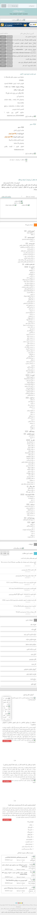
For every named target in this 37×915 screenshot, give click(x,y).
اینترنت (31, 241)
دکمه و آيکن (30, 417)
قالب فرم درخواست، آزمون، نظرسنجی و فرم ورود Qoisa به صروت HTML (19, 600)
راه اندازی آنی (20, 96)
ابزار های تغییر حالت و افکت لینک (25, 259)
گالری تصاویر (30, 372)
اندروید (31, 437)
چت (32, 365)
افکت (31, 403)
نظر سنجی (30, 352)
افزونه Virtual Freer (28, 378)
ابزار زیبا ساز (30, 249)
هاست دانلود (4, 912)
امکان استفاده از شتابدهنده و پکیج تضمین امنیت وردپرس (14, 107)
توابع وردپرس (29, 839)
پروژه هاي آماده (30, 518)
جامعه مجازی (30, 301)
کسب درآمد (30, 368)
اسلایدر (31, 276)
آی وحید (25, 912)
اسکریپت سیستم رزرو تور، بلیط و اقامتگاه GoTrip (25, 606)
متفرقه (31, 423)
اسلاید (31, 399)
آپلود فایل (33, 684)
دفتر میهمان (30, 318)
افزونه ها (32, 375)
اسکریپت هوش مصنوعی (27, 287)
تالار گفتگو (30, 299)
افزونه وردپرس (29, 387)
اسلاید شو (30, 401)
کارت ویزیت (30, 536)
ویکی (32, 359)
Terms (35, 905)
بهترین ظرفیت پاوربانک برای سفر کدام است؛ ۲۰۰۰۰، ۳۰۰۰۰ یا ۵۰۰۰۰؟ (18, 40)
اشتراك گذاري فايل (28, 288)
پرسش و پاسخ (30, 361)
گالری (31, 428)
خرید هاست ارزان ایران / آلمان (28, 74)
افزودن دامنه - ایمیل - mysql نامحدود (14, 84)
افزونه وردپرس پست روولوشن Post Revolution (16, 880)
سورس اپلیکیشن (30, 433)
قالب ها (32, 440)
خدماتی (31, 314)
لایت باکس (30, 421)
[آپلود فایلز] (22, 19)
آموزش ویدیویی (30, 237)
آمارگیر (31, 272)
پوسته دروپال (30, 482)
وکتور (32, 535)
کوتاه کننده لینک (29, 370)
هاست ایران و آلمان (19, 130)
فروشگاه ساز (30, 330)
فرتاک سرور (33, 124)
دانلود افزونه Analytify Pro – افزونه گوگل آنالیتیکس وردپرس (22, 594)
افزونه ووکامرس (29, 389)
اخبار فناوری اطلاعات (29, 264)
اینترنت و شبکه (29, 511)
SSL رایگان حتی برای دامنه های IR (15, 93)
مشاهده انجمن (4, 33)
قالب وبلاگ (32, 486)
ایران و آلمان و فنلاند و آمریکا (16, 140)
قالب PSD (31, 454)
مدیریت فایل (30, 343)
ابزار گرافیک (30, 509)
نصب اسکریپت (28, 841)
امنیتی (31, 294)
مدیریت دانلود (30, 339)
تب (32, 408)
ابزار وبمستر (31, 243)
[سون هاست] (15, 19)
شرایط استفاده (28, 844)
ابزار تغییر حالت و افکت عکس (26, 245)
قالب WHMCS (29, 456)
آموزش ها (17, 183)
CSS (32, 268)
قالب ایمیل (30, 463)
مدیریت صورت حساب (28, 341)
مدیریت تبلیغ (30, 337)
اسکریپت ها (31, 266)
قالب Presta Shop (29, 452)
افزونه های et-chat (29, 384)
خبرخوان (31, 416)
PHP (32, 234)
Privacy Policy (29, 905)
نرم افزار (32, 504)
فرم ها (31, 328)
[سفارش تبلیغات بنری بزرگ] (18, 201)
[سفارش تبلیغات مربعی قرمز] (10, 205)
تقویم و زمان (30, 410)
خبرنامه (31, 310)
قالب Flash (30, 445)
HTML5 (31, 270)
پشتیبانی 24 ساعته (19, 143)
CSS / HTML (30, 232)
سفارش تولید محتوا (31, 644)
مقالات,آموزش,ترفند (8, 183)
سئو (32, 500)
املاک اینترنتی (30, 292)
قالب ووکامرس (29, 478)
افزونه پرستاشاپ (29, 393)
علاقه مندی (30, 327)
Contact (20, 905)
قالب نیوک (30, 474)
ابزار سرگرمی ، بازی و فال (27, 250)
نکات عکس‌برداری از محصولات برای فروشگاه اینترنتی (15, 888)
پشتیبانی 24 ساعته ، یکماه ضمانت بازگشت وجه (14, 101)
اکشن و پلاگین (30, 526)
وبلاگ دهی (30, 356)
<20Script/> (18, 11)
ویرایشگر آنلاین (29, 358)
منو (32, 425)
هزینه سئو (33, 625)
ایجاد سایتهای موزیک (28, 296)
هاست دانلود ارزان (31, 674)
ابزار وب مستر (29, 508)
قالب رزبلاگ (30, 490)
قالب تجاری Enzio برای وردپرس (29, 569)
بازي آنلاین (30, 297)
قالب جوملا (30, 467)
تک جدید (33, 664)
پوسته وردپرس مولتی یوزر (27, 483)
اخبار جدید (33, 654)
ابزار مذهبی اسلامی (28, 258)
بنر (32, 527)
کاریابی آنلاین (30, 367)
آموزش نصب (30, 496)
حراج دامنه (33, 679)
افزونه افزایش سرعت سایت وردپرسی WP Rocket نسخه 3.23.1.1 (21, 582)
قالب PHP (31, 451)
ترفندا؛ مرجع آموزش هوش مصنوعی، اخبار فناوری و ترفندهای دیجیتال (18, 44)
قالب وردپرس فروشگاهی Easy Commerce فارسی (16, 857)
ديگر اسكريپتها (30, 319)
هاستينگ (31, 354)
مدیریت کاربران (29, 348)
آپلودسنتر (31, 274)
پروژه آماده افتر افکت (28, 519)
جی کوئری (32, 397)
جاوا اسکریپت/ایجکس (28, 303)
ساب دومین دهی (29, 323)
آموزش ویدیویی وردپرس (27, 239)
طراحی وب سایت (32, 912)
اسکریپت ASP (30, 277)
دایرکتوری (31, 316)
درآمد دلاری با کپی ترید (30, 634)
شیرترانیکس (30, 395)
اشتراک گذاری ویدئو (28, 290)
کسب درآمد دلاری (31, 649)
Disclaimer (18, 906)
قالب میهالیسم (30, 473)
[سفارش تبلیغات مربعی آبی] (26, 205)
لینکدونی (31, 332)
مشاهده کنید (6, 740)
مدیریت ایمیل (30, 336)
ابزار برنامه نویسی (29, 506)
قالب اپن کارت (30, 460)
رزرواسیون (30, 321)
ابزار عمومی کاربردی (28, 252)
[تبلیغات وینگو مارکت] (18, 548)
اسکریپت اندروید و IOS (28, 279)
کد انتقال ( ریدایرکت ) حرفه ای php (28, 180)
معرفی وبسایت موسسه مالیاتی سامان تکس (24, 46)
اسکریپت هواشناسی (28, 285)
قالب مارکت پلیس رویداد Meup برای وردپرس (26, 575)
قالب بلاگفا (30, 488)
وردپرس (31, 501)
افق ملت (33, 629)
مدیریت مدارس (29, 345)
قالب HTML (30, 449)
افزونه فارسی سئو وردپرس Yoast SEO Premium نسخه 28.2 (22, 588)
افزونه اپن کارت (29, 380)
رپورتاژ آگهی (31, 431)
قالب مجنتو (30, 471)
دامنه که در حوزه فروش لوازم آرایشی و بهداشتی (23, 56)
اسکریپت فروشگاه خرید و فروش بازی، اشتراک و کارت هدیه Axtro (14, 866)
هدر (32, 533)
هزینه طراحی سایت (31, 639)
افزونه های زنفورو (29, 386)
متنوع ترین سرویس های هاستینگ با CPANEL (14, 78)
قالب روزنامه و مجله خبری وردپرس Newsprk (26, 611)
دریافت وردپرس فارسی (27, 849)
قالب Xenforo (30, 458)
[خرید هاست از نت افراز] (18, 203)
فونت (31, 531)
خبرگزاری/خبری (29, 312)
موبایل (31, 426)
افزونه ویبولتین (30, 391)
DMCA (24, 905)
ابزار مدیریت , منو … (28, 256)
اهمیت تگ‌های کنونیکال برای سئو (27, 62)
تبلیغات (30, 824)
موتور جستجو (30, 350)
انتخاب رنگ (30, 405)
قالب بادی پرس (29, 465)
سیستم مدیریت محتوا (28, 325)
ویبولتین (31, 480)
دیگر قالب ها (30, 442)
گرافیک (32, 522)
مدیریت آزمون (29, 334)
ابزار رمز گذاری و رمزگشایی (26, 247)
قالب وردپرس (30, 476)
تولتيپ (31, 412)
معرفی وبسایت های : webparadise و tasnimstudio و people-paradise (18, 51)
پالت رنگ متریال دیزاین (27, 846)
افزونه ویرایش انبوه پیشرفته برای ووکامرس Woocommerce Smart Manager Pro (18, 563)
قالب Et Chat (30, 443)
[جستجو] (3, 6)
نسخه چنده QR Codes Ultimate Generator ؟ (24, 53)
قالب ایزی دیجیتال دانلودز (27, 462)
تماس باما (30, 829)
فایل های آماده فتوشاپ (28, 529)
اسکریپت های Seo (29, 283)
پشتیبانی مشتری (29, 363)
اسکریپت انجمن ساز (31, 37)
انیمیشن (31, 406)
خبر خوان (31, 308)
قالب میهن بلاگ (29, 492)
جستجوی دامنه (29, 305)
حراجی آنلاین (30, 307)
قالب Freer (30, 447)
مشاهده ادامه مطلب (6, 196)
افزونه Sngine (30, 377)
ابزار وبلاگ (29, 832)
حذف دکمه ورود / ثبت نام (29, 66)
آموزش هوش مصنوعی (30, 669)
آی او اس (31, 435)
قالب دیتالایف (30, 469)
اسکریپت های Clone (28, 281)
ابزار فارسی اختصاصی (28, 254)
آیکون (31, 524)
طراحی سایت (30, 513)
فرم (32, 419)
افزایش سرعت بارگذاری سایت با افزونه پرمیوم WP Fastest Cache (14, 873)
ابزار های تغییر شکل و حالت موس (25, 261)
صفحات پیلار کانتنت (31, 59)
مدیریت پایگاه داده (29, 347)
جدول (31, 414)
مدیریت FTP (30, 515)
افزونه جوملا (30, 382)
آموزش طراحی (31, 231)
